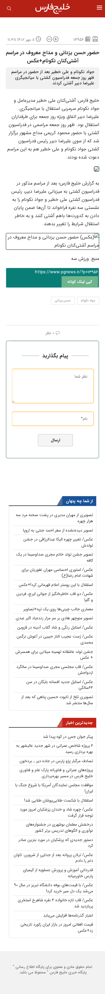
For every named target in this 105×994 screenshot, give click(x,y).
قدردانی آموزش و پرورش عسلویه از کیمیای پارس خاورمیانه (58, 873)
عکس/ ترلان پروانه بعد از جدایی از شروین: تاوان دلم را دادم (53, 858)
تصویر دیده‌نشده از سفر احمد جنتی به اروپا (58, 530)
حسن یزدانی (63, 300)
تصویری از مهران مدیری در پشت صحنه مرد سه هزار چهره (54, 518)
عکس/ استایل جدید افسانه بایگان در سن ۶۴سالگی (59, 685)
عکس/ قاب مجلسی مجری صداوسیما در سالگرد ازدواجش (54, 670)
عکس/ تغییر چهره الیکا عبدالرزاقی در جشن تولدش (58, 542)
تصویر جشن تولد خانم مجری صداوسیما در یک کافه (54, 557)
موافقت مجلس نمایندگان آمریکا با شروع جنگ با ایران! (54, 788)
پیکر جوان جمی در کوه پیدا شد (68, 736)
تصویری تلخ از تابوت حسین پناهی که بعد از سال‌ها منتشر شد (57, 700)
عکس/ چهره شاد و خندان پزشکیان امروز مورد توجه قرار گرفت (56, 812)
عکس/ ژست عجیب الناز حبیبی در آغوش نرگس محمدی (55, 639)
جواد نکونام (88, 300)
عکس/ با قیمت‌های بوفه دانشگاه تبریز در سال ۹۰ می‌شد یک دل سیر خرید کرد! (53, 888)
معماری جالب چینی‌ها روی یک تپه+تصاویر (58, 609)
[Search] (9, 9)
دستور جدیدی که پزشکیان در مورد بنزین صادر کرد (55, 843)
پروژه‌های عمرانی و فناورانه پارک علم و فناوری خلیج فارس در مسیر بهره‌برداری (56, 773)
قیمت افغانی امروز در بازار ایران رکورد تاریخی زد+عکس (56, 927)
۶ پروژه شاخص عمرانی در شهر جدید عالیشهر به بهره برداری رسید (54, 748)
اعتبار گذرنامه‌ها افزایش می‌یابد (68, 915)
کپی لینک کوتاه (79, 282)
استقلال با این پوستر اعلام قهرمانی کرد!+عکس (56, 585)
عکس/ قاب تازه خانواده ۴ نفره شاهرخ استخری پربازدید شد (55, 903)
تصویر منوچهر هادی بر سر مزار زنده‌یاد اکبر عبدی (54, 618)
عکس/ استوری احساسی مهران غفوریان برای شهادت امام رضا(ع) (57, 573)
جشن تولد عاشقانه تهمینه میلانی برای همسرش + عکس (54, 655)
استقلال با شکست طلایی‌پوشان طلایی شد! (58, 800)
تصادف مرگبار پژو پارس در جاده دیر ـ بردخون (56, 761)
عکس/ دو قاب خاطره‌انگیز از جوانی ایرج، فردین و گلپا (54, 597)
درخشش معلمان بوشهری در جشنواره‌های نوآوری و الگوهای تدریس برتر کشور (59, 827)
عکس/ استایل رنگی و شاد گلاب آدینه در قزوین (55, 627)
